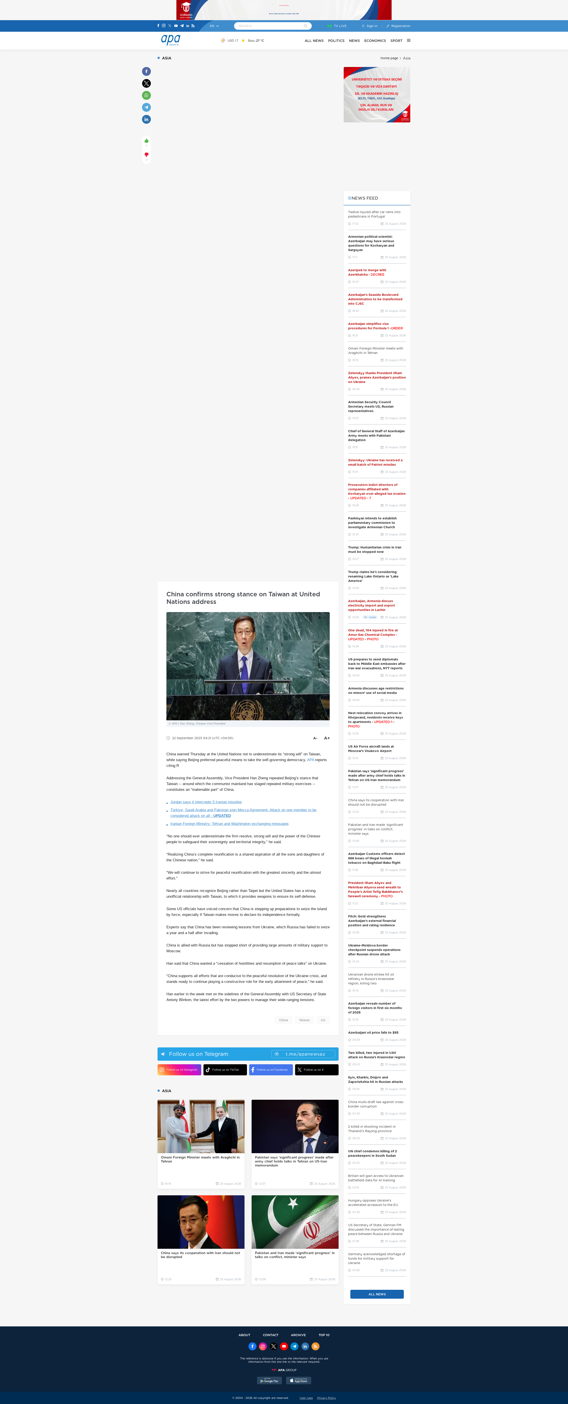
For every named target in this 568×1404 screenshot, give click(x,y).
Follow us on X (314, 1069)
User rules (306, 1398)
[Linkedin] (187, 26)
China (283, 1020)
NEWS (354, 41)
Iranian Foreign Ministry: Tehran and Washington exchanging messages (229, 824)
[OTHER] (406, 40)
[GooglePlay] (269, 1381)
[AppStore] (298, 1381)
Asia (406, 58)
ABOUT (244, 1335)
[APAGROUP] (284, 1370)
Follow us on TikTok (225, 1069)
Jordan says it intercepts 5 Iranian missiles (206, 802)
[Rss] (193, 26)
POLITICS (336, 41)
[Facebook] (158, 26)
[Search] (305, 26)
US (323, 1020)
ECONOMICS (375, 41)
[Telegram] (182, 26)
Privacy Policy (326, 1398)
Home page (389, 58)
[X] (170, 26)
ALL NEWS (314, 41)
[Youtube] (176, 26)
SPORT (396, 41)
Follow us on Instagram (181, 1069)
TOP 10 (324, 1335)
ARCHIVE (298, 1335)
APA (310, 760)
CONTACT (270, 1335)
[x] (274, 1346)
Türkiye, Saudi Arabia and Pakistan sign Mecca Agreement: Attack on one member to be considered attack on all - (243, 813)
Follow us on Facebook (272, 1069)
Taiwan (304, 1020)
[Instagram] (164, 26)
